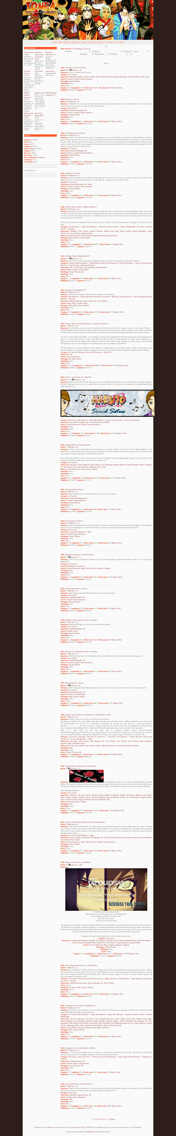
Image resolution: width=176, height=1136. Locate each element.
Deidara (80, 77)
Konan (109, 797)
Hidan (101, 795)
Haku (76, 741)
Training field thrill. (72, 589)
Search (84, 42)
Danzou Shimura (96, 231)
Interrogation (70, 521)
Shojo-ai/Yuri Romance (29, 114)
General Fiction (27, 72)
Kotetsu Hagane (112, 1021)
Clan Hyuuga (79, 1019)
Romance (89, 79)
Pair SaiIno (93, 1023)
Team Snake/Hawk (99, 799)
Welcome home (70, 489)
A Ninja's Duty (70, 256)
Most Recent (65, 42)
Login (121, 42)
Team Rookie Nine (67, 840)
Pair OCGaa (94, 422)
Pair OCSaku (109, 983)
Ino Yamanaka (107, 465)
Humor (98, 745)
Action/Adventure (73, 235)
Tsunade (118, 1025)
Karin (110, 77)
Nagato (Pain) (146, 797)
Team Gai (136, 837)
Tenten (77, 840)
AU (70, 359)
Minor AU (115, 297)
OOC (79, 987)
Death (76, 238)
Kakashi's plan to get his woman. (77, 620)
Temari (106, 1025)
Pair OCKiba (105, 422)
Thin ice (68, 99)
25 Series (87, 49)
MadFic (38, 93)
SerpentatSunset (85, 445)
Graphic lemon (79, 79)
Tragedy (107, 568)
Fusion (73, 739)
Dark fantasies (70, 683)
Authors (76, 42)
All (71, 422)
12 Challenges (77, 49)
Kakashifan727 (84, 256)
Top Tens (92, 42)
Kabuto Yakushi (119, 465)
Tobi (143, 77)
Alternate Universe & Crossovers (39, 54)
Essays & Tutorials (49, 53)
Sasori (63, 799)
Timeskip (71, 229)
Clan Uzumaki (100, 1019)
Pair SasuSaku (104, 1023)
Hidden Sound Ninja (144, 795)
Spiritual (103, 235)
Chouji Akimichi (84, 465)
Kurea (83, 67)
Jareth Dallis (92, 965)
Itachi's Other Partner (73, 207)
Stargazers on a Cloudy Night (76, 1048)
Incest (74, 987)
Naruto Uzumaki (79, 422)
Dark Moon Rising (72, 555)
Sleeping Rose (70, 445)
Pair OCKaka (78, 267)
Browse (101, 42)
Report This (117, 88)
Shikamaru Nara (95, 467)
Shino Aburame (86, 1025)
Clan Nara (90, 1019)
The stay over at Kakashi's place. (77, 651)
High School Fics (111, 979)
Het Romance (29, 52)
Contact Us (111, 42)
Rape (75, 305)
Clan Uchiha (83, 231)
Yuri (82, 1066)
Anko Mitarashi (76, 983)
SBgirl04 (87, 377)
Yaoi (82, 272)
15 (83, 380)
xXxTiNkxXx (86, 862)
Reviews (76, 70)
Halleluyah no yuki (103, 715)
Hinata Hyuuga (66, 1021)
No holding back (71, 133)
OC (129, 77)
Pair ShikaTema (117, 1023)
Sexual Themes (74, 81)
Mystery (95, 469)
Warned (102, 227)
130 (80, 865)
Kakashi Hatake (102, 77)
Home (55, 42)
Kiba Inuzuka (84, 741)
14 (109, 1119)
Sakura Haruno (83, 467)
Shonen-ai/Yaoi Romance (27, 95)
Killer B (141, 940)
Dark (83, 235)
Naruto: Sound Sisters (73, 377)
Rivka (50, 1127)
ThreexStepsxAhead (97, 822)
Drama (83, 424)
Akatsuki (73, 77)
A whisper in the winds (73, 1006)
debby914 (41, 157)
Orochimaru (135, 77)
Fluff (121, 263)
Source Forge (80, 1127)
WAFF (86, 270)
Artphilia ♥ (90, 1132)
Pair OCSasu (133, 741)
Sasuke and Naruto (88, 265)
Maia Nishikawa (90, 207)
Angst (83, 227)
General (90, 424)
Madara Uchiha (76, 566)
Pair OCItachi (75, 233)
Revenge (68, 290)
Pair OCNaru (122, 741)
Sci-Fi (119, 745)
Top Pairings (74, 265)
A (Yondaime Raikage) (80, 940)
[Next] (112, 1119)
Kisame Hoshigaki (120, 77)
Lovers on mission (72, 67)
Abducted (68, 173)
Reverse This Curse (72, 862)
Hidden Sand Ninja (127, 795)
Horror (93, 745)
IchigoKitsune (90, 1006)
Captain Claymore (101, 324)
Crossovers (112, 737)
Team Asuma (127, 837)
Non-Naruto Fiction (50, 72)
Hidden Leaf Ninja (111, 231)
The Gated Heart (71, 1084)
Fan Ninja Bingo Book (39, 114)
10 (105, 1119)
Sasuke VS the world (73, 752)
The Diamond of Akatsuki (74, 766)
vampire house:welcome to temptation (79, 715)
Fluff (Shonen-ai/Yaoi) (98, 263)
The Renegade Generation (75, 965)
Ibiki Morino (96, 465)
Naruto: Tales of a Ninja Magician (78, 324)
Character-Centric (99, 1057)
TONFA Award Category (51, 94)
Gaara (72, 837)
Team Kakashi (101, 267)
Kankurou (89, 1021)
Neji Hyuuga (96, 741)
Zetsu (147, 77)
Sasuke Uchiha (87, 233)
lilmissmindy (91, 766)
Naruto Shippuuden (128, 227)
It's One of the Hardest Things (76, 822)
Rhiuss (92, 1048)
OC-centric (39, 71)
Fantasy (70, 79)
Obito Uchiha (88, 301)
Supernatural (113, 235)
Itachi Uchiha (89, 77)
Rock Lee (118, 837)
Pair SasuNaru (90, 267)
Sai (75, 467)
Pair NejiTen (73, 1023)
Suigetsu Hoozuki (84, 799)
